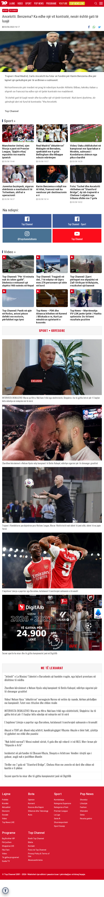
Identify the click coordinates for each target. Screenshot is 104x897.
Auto (30, 815)
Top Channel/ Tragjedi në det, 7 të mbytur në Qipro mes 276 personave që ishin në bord (51, 281)
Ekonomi (5, 811)
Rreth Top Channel (36, 838)
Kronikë (5, 803)
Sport (28, 3)
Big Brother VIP (8, 838)
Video (20, 3)
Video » (10, 252)
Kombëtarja (59, 800)
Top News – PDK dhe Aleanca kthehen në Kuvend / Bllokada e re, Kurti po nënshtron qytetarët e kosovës (51, 316)
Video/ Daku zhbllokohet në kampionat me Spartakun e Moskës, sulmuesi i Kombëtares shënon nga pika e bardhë (85, 153)
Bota (31, 794)
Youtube (63, 3)
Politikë (5, 800)
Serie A (57, 818)
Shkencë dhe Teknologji (38, 811)
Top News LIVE (77, 3)
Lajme (12, 3)
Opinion (31, 800)
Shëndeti (84, 811)
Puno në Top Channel (37, 850)
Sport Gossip (59, 826)
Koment (31, 803)
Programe (51, 3)
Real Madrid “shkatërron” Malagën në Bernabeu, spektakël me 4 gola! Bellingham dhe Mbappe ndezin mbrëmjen (50, 153)
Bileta (30, 842)
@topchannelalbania (27, 239)
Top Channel (27, 224)
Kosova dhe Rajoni (36, 807)
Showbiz (83, 800)
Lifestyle (83, 803)
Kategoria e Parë (61, 807)
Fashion (83, 807)
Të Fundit (13, 10)
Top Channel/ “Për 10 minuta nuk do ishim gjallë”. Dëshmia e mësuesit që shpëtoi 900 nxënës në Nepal (18, 281)
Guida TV (6, 861)
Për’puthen (7, 842)
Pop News (39, 3)
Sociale (5, 815)
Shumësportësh (61, 822)
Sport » (9, 121)
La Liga (57, 815)
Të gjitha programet (10, 857)
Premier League (61, 811)
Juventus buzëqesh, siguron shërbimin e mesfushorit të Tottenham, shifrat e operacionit (18, 192)
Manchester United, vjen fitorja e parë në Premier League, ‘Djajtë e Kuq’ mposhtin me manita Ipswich (15, 153)
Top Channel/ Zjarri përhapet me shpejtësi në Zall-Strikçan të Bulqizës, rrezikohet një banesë (84, 281)
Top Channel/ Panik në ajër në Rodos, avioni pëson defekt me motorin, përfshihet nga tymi (17, 315)
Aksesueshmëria (35, 860)
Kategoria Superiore (62, 803)
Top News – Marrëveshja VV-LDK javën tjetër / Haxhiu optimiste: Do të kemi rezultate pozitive (85, 315)
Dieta (82, 815)
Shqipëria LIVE (8, 846)
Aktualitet (6, 807)
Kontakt (31, 846)
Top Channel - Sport (77, 224)
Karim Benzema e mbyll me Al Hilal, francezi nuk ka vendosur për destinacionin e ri (51, 192)
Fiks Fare (5, 850)
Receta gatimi (86, 818)
